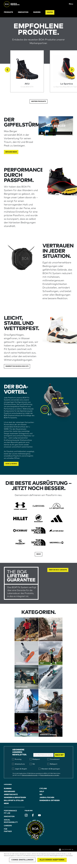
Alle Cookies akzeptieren (52, 860)
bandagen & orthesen (50, 800)
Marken (36, 12)
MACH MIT (59, 755)
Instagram (26, 815)
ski (41, 794)
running (8, 788)
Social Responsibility (9, 821)
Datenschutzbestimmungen (30, 775)
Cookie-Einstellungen (22, 860)
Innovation (23, 12)
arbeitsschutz (11, 794)
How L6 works (11, 463)
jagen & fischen (47, 797)
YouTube (39, 815)
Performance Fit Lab (9, 812)
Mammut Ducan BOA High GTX (17, 366)
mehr (6, 803)
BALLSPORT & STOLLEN (13, 800)
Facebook (32, 815)
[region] (38, 858)
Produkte (8, 12)
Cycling (43, 788)
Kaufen (50, 12)
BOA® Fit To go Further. (16, 4)
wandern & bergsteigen (15, 797)
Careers (8, 825)
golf (42, 791)
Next (71, 69)
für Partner (8, 830)
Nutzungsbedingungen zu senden (49, 775)
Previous (7, 69)
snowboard (9, 791)
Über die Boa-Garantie (58, 570)
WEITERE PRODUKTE (38, 101)
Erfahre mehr (11, 152)
